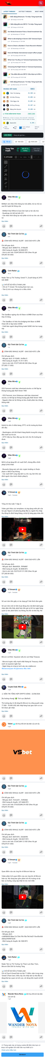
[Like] (22, 226)
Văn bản (20, 142)
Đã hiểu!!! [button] (22, 1054)
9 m (9, 236)
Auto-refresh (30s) (26, 127)
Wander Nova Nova (15, 994)
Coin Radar (12, 271)
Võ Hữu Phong (15, 97)
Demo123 (13, 123)
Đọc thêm (5, 221)
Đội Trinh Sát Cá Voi (16, 234)
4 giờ (9, 726)
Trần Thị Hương (15, 93)
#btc (25, 669)
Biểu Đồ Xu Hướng (25, 149)
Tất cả (8, 142)
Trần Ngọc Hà (14, 101)
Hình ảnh (34, 142)
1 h (9, 310)
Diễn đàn (15, 127)
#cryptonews (18, 669)
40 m (9, 273)
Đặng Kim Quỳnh (15, 109)
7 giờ (9, 960)
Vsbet (10, 724)
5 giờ (9, 825)
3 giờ (9, 495)
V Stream (11, 492)
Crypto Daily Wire (15, 687)
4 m (9, 199)
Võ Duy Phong (14, 105)
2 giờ (9, 421)
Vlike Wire (12, 197)
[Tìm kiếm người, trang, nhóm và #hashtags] (41, 3)
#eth (29, 669)
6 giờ (9, 862)
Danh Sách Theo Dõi (36, 149)
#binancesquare (7, 669)
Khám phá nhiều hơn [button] (9, 1050)
